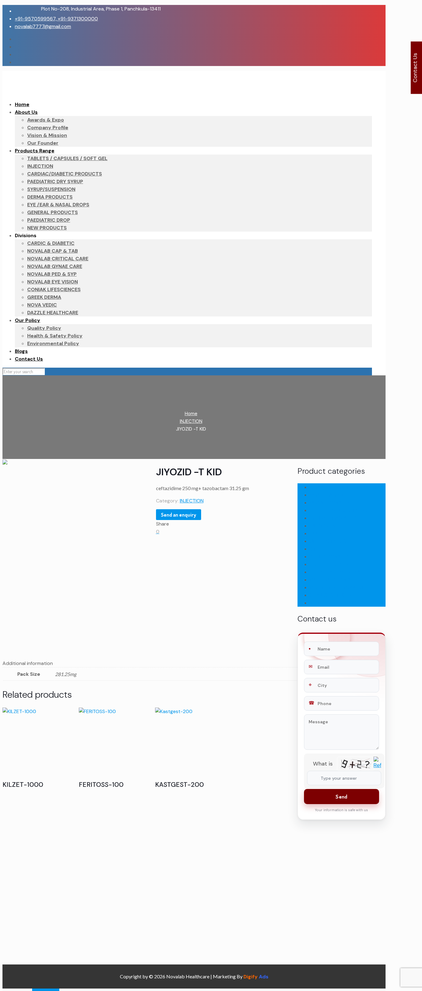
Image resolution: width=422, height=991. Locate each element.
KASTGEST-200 (179, 784)
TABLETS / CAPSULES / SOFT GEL (347, 603)
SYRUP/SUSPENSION (332, 595)
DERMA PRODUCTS (331, 502)
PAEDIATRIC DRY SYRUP (336, 572)
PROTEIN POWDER (330, 579)
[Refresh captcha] (377, 767)
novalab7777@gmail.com (43, 26)
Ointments (322, 549)
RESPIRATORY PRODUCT (337, 587)
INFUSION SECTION (331, 525)
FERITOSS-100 (101, 784)
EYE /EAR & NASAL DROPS (339, 510)
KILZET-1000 (22, 784)
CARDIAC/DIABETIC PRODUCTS (345, 487)
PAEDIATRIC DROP (330, 564)
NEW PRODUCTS (328, 541)
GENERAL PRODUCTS (333, 518)
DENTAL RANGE (327, 495)
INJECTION (191, 421)
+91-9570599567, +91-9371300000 (56, 18)
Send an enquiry (178, 515)
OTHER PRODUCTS (331, 556)
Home (191, 414)
